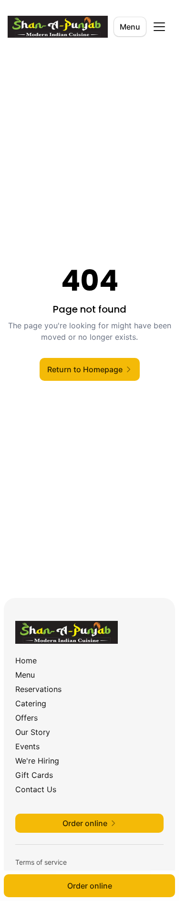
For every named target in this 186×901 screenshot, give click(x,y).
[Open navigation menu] (159, 26)
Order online (89, 886)
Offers (26, 718)
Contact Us (35, 789)
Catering (30, 703)
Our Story (32, 732)
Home (26, 660)
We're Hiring (37, 760)
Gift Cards (34, 775)
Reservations (38, 689)
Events (27, 746)
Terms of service (41, 862)
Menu (130, 26)
